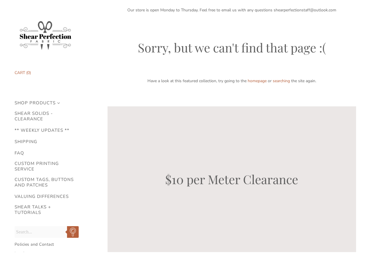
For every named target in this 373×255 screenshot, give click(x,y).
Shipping (26, 142)
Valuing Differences (42, 196)
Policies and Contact (34, 244)
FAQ (19, 153)
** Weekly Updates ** (42, 130)
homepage (257, 81)
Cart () (23, 72)
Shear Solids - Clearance (34, 116)
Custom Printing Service (37, 166)
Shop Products (35, 103)
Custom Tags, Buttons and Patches (44, 182)
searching (281, 81)
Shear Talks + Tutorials (33, 209)
